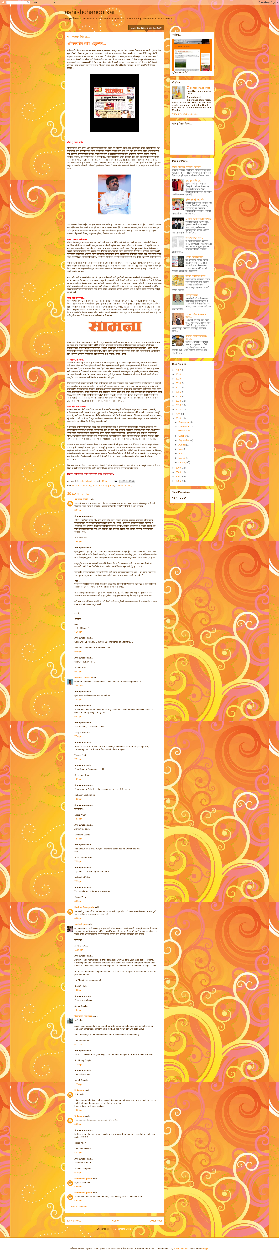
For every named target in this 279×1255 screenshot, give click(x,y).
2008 (178, 472)
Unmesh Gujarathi (83, 1178)
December (184, 422)
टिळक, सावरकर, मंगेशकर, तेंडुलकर (186, 167)
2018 (178, 383)
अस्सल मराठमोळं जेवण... (195, 257)
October (182, 436)
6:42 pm (78, 716)
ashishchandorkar (90, 11)
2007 (178, 476)
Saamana (97, 485)
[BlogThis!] (124, 481)
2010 (178, 418)
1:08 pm (78, 699)
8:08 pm (78, 918)
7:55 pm (78, 861)
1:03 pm (78, 990)
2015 (178, 396)
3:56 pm (78, 541)
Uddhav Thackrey (124, 485)
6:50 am (78, 1186)
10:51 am (78, 685)
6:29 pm (78, 1172)
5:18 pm (78, 632)
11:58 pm (78, 950)
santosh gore (81, 924)
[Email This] (121, 481)
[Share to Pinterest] (133, 481)
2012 (178, 409)
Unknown (79, 1090)
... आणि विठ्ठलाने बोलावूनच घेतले (198, 219)
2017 (178, 387)
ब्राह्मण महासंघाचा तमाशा (195, 276)
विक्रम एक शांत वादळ (83, 1016)
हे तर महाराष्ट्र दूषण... (194, 238)
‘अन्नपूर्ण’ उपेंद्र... (193, 295)
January (182, 462)
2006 (178, 481)
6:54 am (78, 1200)
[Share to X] (127, 481)
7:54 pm (78, 839)
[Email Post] (115, 481)
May (180, 449)
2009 (178, 467)
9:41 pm (78, 671)
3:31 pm (78, 510)
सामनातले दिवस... (185, 430)
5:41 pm (78, 1152)
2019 (178, 378)
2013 (178, 405)
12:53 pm (78, 1064)
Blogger (204, 1248)
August (182, 444)
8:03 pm (78, 901)
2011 (178, 414)
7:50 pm (78, 736)
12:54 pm (78, 1084)
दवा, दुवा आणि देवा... (194, 180)
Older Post (156, 1220)
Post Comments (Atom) (121, 1229)
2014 (178, 400)
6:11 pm (78, 1044)
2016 (178, 392)
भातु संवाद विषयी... (81, 499)
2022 (178, 370)
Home (115, 1220)
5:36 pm (78, 1124)
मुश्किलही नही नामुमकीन (195, 199)
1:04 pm (78, 1010)
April (181, 453)
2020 (178, 374)
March (182, 458)
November (184, 426)
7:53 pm (78, 799)
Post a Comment (79, 1206)
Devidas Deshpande (84, 907)
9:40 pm (78, 651)
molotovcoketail (181, 1248)
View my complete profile (185, 114)
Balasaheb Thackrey (81, 485)
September (184, 440)
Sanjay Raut (108, 485)
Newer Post (74, 1220)
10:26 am (78, 1110)
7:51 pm (78, 759)
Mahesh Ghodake (83, 677)
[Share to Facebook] (130, 481)
